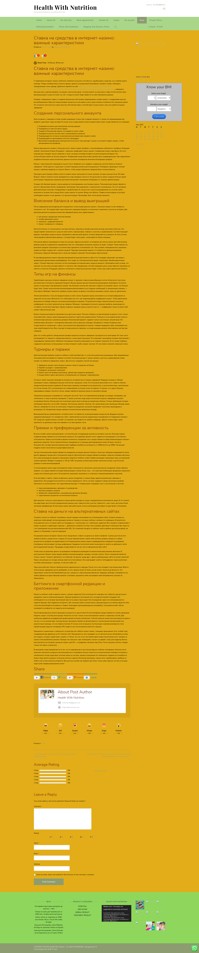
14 (145, 134)
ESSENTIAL (82, 906)
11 (161, 132)
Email (36, 853)
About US (51, 20)
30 (153, 139)
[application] (116, 913)
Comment (38, 806)
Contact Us (103, 20)
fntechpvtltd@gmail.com (71, 703)
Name (36, 843)
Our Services (66, 20)
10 (157, 132)
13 (141, 134)
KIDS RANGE (82, 909)
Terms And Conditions (68, 27)
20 (141, 137)
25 (161, 137)
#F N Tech (53, 949)
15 (149, 134)
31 (157, 139)
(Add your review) (100, 771)
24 (157, 137)
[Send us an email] (164, 8)
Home (39, 20)
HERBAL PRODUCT (82, 912)
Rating (36, 833)
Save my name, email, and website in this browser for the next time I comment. (65, 875)
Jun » (143, 144)
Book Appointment (85, 20)
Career (116, 20)
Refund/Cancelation (45, 27)
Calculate (159, 116)
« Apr (138, 144)
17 (157, 134)
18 (161, 134)
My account (129, 20)
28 (145, 139)
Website (37, 864)
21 (145, 137)
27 (141, 139)
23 (153, 137)
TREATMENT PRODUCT (82, 915)
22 (149, 137)
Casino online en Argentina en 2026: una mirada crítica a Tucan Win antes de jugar (48, 919)
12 (137, 134)
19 (137, 137)
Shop (142, 20)
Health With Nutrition (65, 7)
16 (153, 134)
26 (137, 139)
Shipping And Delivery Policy (96, 27)
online (43, 743)
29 (149, 139)
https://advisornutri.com (70, 707)
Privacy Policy (155, 20)
